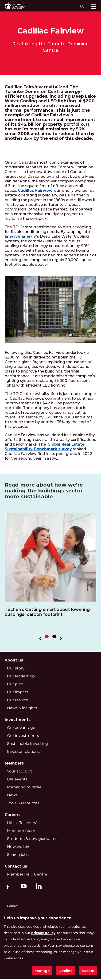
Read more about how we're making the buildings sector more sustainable (44, 490)
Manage (42, 970)
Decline (66, 970)
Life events (17, 779)
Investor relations (23, 751)
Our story (15, 668)
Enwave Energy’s (22, 236)
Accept (88, 970)
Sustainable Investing (27, 743)
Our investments (23, 735)
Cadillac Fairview (50, 30)
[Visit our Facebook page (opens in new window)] (8, 886)
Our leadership (21, 676)
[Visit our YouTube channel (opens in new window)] (23, 886)
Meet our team (21, 830)
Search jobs (18, 854)
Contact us (16, 866)
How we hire (19, 846)
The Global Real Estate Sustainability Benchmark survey (45, 446)
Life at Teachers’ (22, 822)
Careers (12, 815)
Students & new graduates (32, 838)
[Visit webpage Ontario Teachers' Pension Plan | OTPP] (15, 5)
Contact (13, 906)
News (12, 795)
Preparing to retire (24, 787)
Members (14, 763)
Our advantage (21, 727)
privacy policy (43, 933)
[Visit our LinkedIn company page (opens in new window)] (38, 887)
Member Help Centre (27, 874)
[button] (47, 636)
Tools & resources (23, 803)
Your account (19, 771)
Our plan (15, 684)
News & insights (22, 708)
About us (14, 660)
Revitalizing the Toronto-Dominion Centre (50, 47)
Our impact (17, 692)
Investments (18, 719)
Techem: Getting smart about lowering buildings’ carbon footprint (47, 612)
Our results (17, 700)
